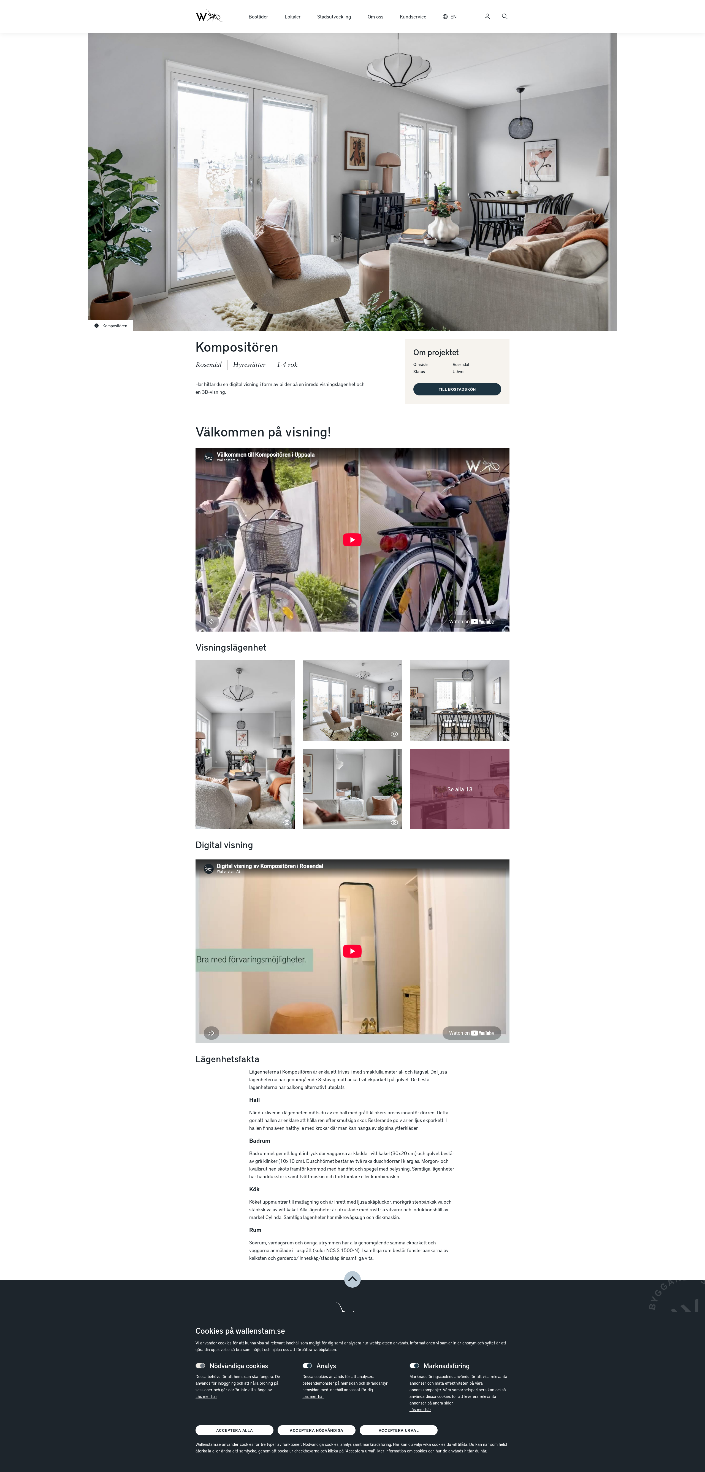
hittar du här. (475, 1451)
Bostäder (258, 16)
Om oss (375, 16)
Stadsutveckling (334, 16)
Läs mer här (206, 1396)
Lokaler (293, 16)
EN (454, 16)
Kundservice (413, 16)
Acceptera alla (234, 1430)
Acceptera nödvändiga (316, 1430)
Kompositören (114, 325)
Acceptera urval (399, 1430)
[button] (245, 744)
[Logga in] (487, 16)
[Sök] (504, 16)
